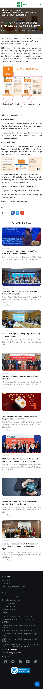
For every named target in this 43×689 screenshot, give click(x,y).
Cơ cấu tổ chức (7, 583)
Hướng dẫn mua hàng (9, 609)
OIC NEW (16, 30)
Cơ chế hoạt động (8, 590)
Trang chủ (8, 10)
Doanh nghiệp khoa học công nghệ (13, 587)
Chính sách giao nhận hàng (11, 600)
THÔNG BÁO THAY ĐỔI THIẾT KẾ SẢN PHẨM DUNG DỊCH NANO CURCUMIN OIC (19, 14)
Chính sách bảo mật (8, 606)
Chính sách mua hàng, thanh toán (13, 597)
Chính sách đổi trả (8, 603)
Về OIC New (6, 580)
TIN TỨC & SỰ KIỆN (22, 30)
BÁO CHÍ (18, 10)
